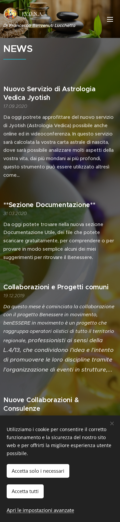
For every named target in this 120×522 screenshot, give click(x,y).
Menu (110, 19)
